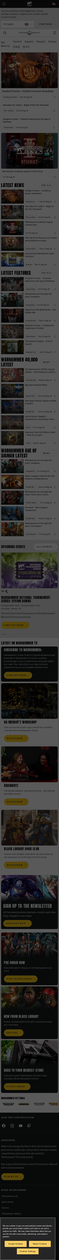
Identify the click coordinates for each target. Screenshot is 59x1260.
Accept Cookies (15, 1244)
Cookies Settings (28, 1251)
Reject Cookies (40, 1244)
